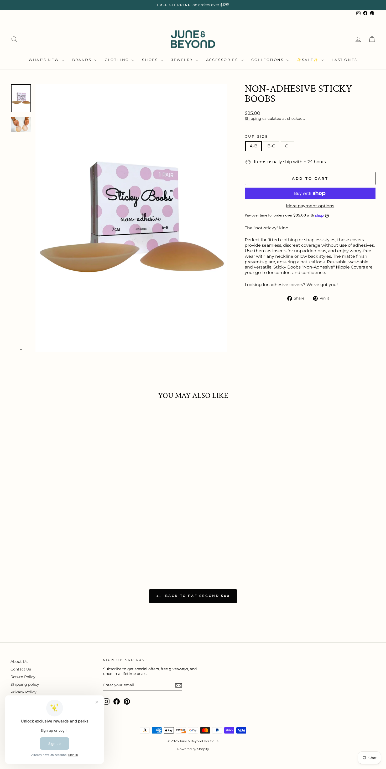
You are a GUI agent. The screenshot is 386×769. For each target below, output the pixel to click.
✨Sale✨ (308, 60)
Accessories (222, 60)
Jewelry (182, 60)
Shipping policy (25, 684)
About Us (19, 661)
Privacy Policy (23, 692)
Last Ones (344, 60)
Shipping (253, 118)
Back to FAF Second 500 (196, 596)
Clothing (117, 60)
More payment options (310, 205)
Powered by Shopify (193, 749)
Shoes (150, 60)
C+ (287, 145)
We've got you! (322, 284)
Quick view (54, 528)
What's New (44, 60)
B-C (271, 145)
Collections (268, 60)
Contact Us (21, 669)
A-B (253, 145)
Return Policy (23, 677)
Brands (82, 60)
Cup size (257, 136)
